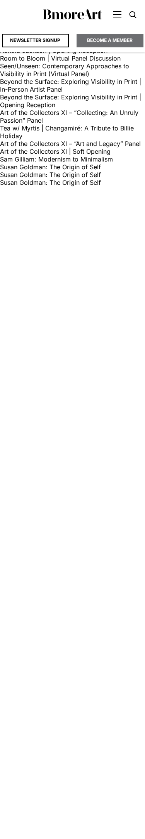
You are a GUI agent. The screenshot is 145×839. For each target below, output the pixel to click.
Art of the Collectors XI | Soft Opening (55, 151)
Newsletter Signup (35, 40)
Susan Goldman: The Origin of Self (50, 167)
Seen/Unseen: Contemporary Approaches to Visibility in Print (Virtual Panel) (64, 70)
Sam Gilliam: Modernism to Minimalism (56, 159)
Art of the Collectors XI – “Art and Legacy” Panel (70, 144)
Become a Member (110, 40)
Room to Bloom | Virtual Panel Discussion (60, 58)
